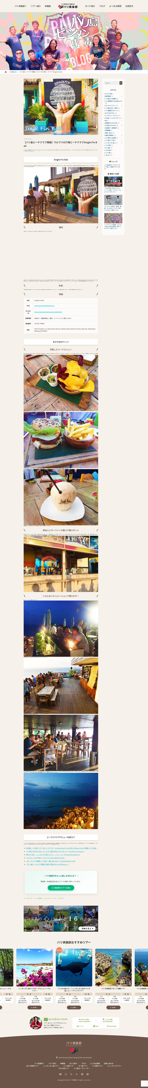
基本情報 (107, 96)
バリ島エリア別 (109, 140)
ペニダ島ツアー (68, 1066)
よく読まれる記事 (110, 138)
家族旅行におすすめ (111, 123)
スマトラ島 (108, 94)
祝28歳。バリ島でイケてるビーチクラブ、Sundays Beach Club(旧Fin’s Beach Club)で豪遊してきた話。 (61, 848)
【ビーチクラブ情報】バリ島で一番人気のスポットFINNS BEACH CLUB (50, 861)
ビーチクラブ (28, 898)
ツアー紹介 (36, 6)
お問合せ (129, 6)
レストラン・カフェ (50, 898)
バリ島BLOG (13, 72)
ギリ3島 (107, 148)
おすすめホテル (109, 113)
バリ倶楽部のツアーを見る (61, 888)
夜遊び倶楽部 (109, 135)
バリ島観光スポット (111, 110)
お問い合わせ (108, 1063)
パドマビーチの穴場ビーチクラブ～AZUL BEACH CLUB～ (45, 858)
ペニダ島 (107, 145)
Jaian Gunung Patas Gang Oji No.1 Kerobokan (75, 1058)
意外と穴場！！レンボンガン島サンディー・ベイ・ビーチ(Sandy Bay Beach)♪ (53, 855)
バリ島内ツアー (97, 1066)
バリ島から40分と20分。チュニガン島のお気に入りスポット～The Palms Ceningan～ (55, 851)
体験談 (48, 6)
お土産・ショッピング (111, 118)
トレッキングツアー (114, 1066)
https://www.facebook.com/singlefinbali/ (48, 312)
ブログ (102, 6)
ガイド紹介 (90, 6)
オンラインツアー (110, 106)
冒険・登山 (108, 133)
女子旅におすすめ (110, 125)
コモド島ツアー (64, 1068)
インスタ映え (38, 898)
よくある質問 (115, 6)
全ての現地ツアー (32, 1066)
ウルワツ (61, 898)
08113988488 (107, 1021)
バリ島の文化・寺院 (111, 108)
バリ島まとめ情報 (110, 99)
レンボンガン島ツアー (51, 1066)
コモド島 (107, 150)
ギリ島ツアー (83, 1066)
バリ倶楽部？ (21, 6)
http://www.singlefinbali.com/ (44, 306)
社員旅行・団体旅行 (111, 128)
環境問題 (107, 130)
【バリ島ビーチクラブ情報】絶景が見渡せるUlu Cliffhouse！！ (47, 864)
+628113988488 (84, 1021)
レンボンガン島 (109, 143)
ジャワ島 (107, 153)
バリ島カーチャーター (82, 1068)
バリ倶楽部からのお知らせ (113, 101)
